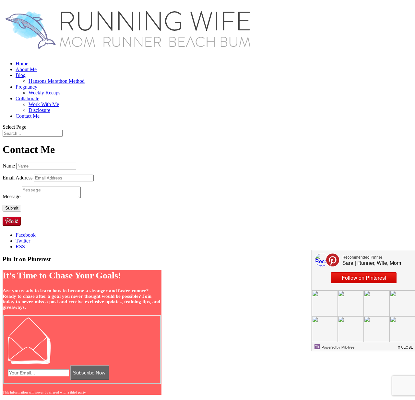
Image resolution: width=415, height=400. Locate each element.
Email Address (17, 177)
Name (9, 165)
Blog (21, 75)
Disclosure (39, 110)
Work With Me (44, 104)
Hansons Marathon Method (57, 81)
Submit (11, 208)
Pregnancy (26, 87)
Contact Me (28, 116)
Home (22, 63)
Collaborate (27, 98)
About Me (26, 69)
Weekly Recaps (44, 92)
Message (11, 196)
